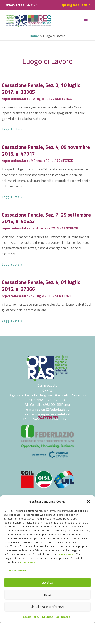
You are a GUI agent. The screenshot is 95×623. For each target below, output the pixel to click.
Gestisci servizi (16, 570)
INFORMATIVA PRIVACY (55, 617)
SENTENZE (63, 98)
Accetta (47, 582)
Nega (47, 594)
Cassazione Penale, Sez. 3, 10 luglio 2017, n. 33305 (41, 88)
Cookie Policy (31, 617)
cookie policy (67, 554)
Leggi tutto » (12, 129)
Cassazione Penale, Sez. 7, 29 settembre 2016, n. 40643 (46, 218)
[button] (88, 501)
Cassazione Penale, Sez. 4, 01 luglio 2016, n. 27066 (41, 285)
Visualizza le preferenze (48, 606)
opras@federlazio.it (76, 5)
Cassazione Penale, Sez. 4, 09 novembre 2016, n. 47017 (46, 150)
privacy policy (28, 562)
